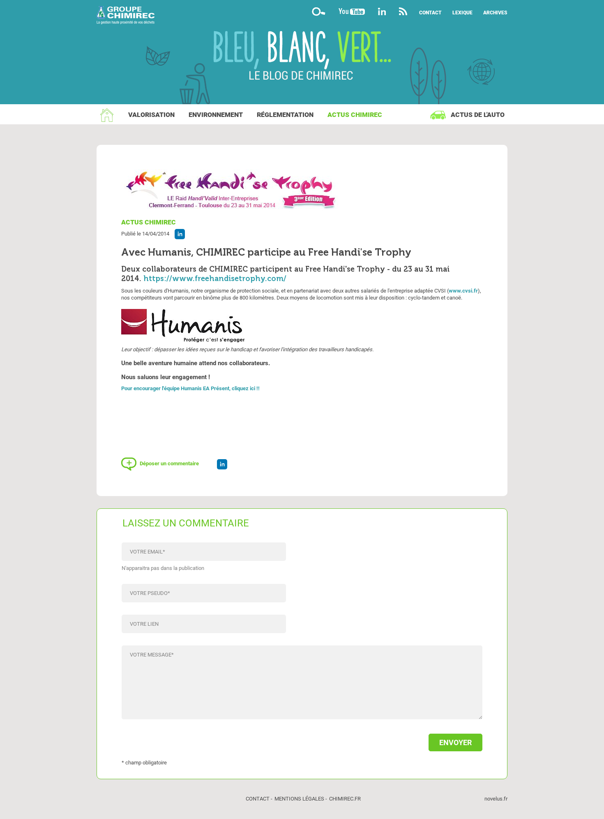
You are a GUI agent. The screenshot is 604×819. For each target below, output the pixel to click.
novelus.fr (495, 799)
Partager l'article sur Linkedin (180, 234)
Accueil (107, 115)
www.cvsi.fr (463, 291)
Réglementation (285, 115)
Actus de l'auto (478, 115)
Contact (430, 13)
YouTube (351, 11)
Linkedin (382, 11)
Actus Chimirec (354, 115)
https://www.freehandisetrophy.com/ (214, 278)
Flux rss (403, 11)
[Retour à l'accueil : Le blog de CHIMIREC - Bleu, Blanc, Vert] (302, 56)
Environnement (216, 115)
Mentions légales (299, 799)
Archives (495, 13)
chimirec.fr (345, 799)
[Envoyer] (302, 738)
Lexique (462, 13)
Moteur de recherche (318, 11)
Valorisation (151, 115)
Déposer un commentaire (169, 463)
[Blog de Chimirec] (302, 16)
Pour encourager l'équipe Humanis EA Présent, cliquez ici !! (190, 388)
